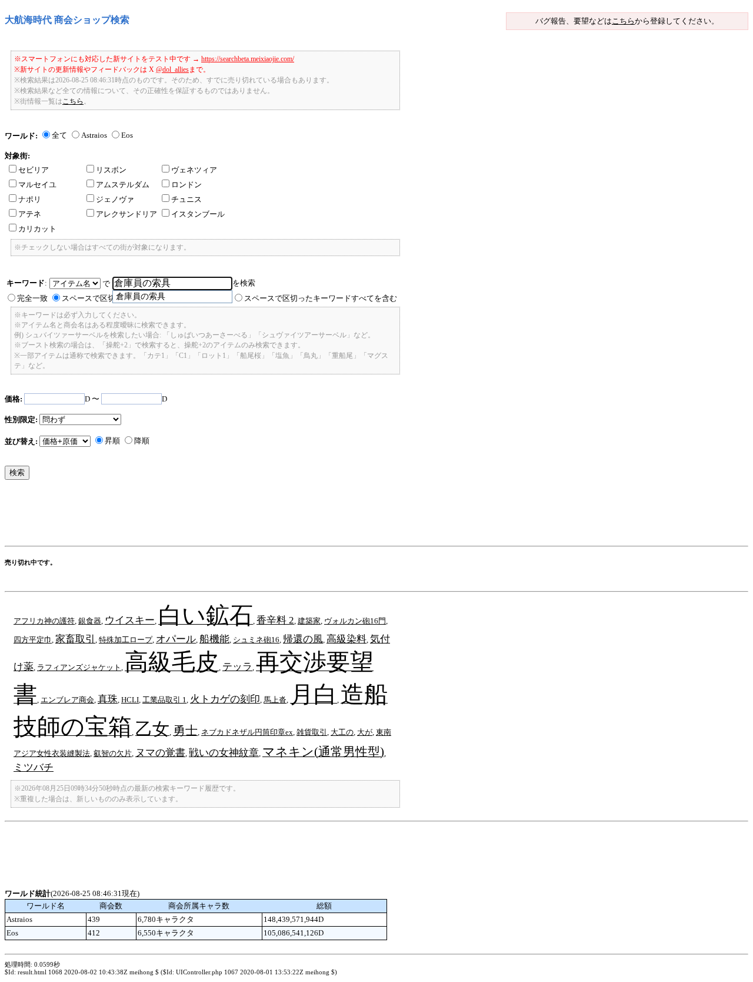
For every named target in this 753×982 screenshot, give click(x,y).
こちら (623, 20)
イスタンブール (198, 214)
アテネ (29, 214)
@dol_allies (172, 69)
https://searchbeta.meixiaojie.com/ (247, 59)
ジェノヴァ (115, 199)
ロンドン (186, 184)
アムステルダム (122, 184)
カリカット (37, 228)
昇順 (112, 440)
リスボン (111, 169)
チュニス (186, 199)
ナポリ (29, 199)
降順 (141, 440)
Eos (127, 135)
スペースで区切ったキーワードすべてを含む (320, 298)
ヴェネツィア (194, 169)
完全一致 (32, 298)
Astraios (94, 135)
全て (59, 135)
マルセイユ (37, 184)
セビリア (33, 169)
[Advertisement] (219, 515)
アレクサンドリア (126, 214)
